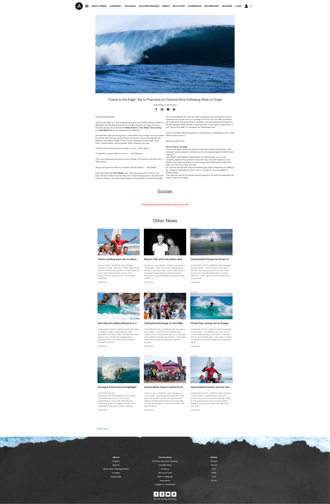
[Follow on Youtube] (168, 109)
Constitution (165, 465)
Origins (116, 461)
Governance (194, 6)
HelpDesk (227, 6)
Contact (116, 472)
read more (102, 282)
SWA (214, 472)
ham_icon (86, 6)
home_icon (79, 6)
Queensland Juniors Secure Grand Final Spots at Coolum (225, 387)
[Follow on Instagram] (162, 109)
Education (179, 6)
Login (238, 6)
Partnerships (211, 6)
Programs (130, 6)
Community (115, 6)
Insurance (165, 480)
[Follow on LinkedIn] (173, 109)
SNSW (214, 461)
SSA (214, 476)
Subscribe (116, 476)
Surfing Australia (168, 499)
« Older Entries (101, 428)
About (116, 457)
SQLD (214, 465)
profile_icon (246, 6)
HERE (182, 141)
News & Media (99, 6)
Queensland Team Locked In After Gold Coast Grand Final (179, 387)
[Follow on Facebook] (156, 109)
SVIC (214, 469)
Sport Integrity (165, 476)
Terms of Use (165, 472)
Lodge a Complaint (165, 484)
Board (116, 465)
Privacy (165, 469)
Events (166, 6)
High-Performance (149, 6)
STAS (214, 480)
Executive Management (116, 469)
